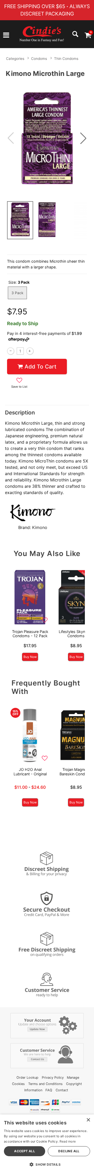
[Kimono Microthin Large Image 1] (47, 138)
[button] (6, 35)
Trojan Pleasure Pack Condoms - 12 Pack (30, 633)
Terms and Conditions (45, 1084)
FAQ (48, 1090)
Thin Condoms (66, 58)
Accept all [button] (24, 1151)
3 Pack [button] (17, 293)
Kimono (39, 527)
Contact (62, 1090)
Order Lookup (27, 1077)
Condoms (39, 58)
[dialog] (47, 1143)
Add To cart (40, 366)
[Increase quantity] (29, 351)
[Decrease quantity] (10, 351)
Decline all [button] (68, 1151)
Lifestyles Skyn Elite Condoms (76, 633)
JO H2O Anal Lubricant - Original (30, 771)
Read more (68, 1141)
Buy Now (30, 657)
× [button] (88, 1120)
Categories (15, 58)
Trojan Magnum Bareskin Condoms (76, 771)
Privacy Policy (53, 1077)
